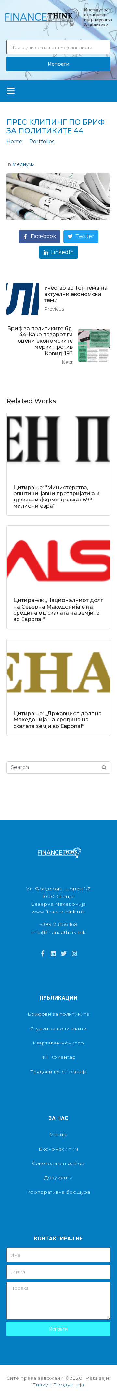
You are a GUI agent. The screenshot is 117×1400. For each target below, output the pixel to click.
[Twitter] (63, 953)
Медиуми (23, 164)
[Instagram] (74, 953)
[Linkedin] (53, 953)
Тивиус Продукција (58, 1385)
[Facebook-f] (42, 953)
